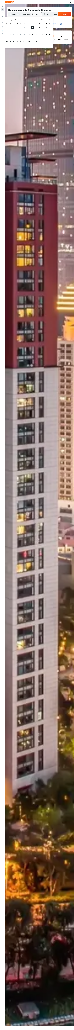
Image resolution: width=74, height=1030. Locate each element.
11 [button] (6, 34)
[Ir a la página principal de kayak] (9, 2)
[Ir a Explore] (2, 16)
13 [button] (13, 34)
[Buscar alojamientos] (2, 9)
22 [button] (20, 38)
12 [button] (10, 34)
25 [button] (7, 41)
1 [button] (32, 27)
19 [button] (10, 38)
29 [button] (20, 41)
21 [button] (17, 38)
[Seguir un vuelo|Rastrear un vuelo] (2, 19)
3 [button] (39, 27)
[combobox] (20, 14)
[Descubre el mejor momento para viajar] (2, 22)
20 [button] (14, 38)
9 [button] (24, 31)
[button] (2, 2)
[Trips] (2, 26)
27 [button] (13, 41)
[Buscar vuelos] (2, 6)
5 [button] (10, 31)
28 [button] (17, 41)
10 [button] (39, 31)
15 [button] (20, 34)
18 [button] (6, 38)
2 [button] (24, 27)
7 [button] (17, 31)
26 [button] (10, 41)
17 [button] (39, 34)
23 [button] (24, 38)
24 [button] (39, 38)
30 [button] (24, 41)
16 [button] (24, 34)
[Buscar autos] (2, 12)
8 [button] (20, 31)
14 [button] (17, 34)
